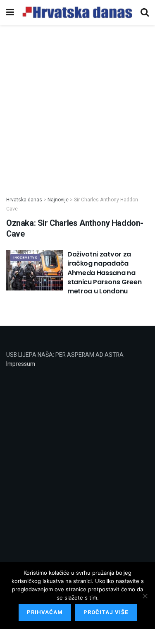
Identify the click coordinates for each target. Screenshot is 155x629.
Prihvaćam (45, 612)
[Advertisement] (77, 106)
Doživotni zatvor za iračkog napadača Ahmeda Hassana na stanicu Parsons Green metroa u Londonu (104, 272)
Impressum (20, 364)
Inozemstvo (25, 257)
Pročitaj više (106, 612)
